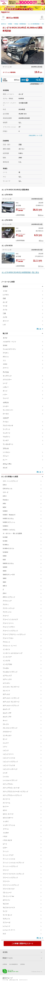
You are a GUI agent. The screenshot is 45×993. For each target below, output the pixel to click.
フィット (6, 851)
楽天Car (3, 24)
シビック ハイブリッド (10, 761)
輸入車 (5, 333)
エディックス (7, 679)
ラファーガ (6, 922)
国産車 (5, 286)
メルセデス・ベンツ (9, 341)
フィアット (6, 429)
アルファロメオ (8, 425)
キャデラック (7, 376)
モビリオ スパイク (9, 907)
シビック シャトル (9, 758)
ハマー (5, 394)
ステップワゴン (8, 784)
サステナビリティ (23, 979)
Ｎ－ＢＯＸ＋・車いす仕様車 (12, 533)
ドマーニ (6, 829)
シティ (5, 746)
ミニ (4, 360)
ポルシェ (6, 356)
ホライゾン (6, 900)
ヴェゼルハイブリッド (10, 672)
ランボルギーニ (8, 444)
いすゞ (5, 324)
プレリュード (7, 892)
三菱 (4, 313)
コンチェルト (7, 735)
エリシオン (6, 683)
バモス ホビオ (7, 840)
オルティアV (7, 717)
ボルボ (5, 467)
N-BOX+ (5, 526)
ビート (5, 844)
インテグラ (6, 660)
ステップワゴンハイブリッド (12, 795)
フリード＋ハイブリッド (11, 885)
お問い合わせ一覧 (13, 979)
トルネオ (6, 833)
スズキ (5, 317)
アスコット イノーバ (9, 645)
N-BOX (5, 511)
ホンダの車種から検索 (9, 476)
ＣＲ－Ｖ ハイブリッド (10, 481)
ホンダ (5, 302)
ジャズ (5, 773)
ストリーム (6, 803)
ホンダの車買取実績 (33, 24)
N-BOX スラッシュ (9, 522)
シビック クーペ (8, 754)
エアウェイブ (7, 675)
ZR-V (4, 593)
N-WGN (5, 552)
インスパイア (7, 657)
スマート (6, 368)
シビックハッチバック (10, 769)
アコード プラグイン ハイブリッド (14, 634)
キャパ (5, 720)
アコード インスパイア (10, 619)
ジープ (5, 383)
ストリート (6, 799)
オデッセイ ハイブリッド (11, 698)
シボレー (6, 387)
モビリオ (6, 904)
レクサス (6, 294)
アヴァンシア (7, 601)
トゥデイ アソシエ (9, 825)
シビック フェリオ (9, 765)
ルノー (5, 459)
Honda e (5, 500)
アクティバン (7, 612)
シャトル (6, 776)
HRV (4, 503)
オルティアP (7, 713)
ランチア (6, 440)
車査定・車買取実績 (20, 24)
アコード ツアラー (9, 627)
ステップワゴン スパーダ (11, 788)
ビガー (5, 847)
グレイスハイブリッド (10, 728)
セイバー (6, 806)
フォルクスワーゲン (9, 349)
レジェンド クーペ (9, 930)
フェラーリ (6, 433)
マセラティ (6, 437)
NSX (4, 559)
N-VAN (5, 541)
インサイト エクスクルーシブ (12, 653)
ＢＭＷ (5, 345)
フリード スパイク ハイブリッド (13, 874)
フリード (6, 870)
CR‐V (4, 496)
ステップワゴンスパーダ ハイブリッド (15, 791)
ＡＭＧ (5, 364)
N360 (4, 556)
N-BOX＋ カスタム (9, 530)
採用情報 (22, 964)
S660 (4, 571)
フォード (6, 398)
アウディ (6, 353)
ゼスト (5, 810)
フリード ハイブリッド (10, 877)
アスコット (6, 642)
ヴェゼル (6, 668)
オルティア (6, 709)
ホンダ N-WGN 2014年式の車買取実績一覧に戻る (20, 272)
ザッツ (5, 739)
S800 (4, 578)
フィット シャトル (9, 859)
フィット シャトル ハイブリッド (13, 862)
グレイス (6, 724)
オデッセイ (6, 694)
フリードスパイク (9, 889)
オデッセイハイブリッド (11, 705)
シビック (6, 750)
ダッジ (5, 391)
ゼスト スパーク (8, 814)
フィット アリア (8, 855)
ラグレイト (6, 919)
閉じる (39, 329)
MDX (4, 507)
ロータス (6, 414)
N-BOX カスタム (8, 518)
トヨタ (5, 291)
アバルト (6, 422)
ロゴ (4, 934)
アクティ (6, 604)
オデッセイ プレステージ (11, 702)
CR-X (4, 485)
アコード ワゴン (8, 638)
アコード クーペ (8, 623)
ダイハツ (6, 321)
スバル (5, 309)
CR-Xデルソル (7, 488)
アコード (6, 616)
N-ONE (5, 537)
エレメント (6, 690)
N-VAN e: (6, 544)
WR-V (5, 586)
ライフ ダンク (7, 915)
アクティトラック (9, 608)
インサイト (6, 649)
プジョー (6, 456)
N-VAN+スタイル (8, 548)
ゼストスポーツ (8, 818)
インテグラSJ (7, 664)
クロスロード (7, 732)
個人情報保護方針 (13, 964)
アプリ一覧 (5, 979)
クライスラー (7, 379)
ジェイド (6, 743)
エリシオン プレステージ (11, 687)
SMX (4, 582)
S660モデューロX (9, 574)
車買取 (10, 24)
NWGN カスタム (8, 563)
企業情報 (5, 964)
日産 (4, 298)
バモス (5, 836)
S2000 (5, 567)
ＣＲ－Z (5, 492)
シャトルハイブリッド (10, 780)
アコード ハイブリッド (10, 631)
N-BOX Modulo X (9, 515)
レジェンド (6, 926)
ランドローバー (8, 410)
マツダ (5, 306)
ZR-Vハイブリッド (9, 597)
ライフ (5, 911)
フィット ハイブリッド (10, 866)
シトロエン (6, 452)
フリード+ (6, 881)
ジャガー (6, 406)
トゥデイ (6, 821)
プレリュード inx (8, 896)
